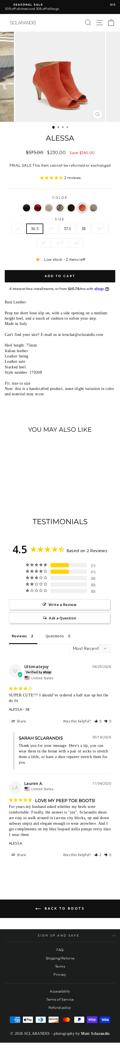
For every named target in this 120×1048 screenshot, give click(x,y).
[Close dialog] (110, 10)
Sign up (60, 576)
